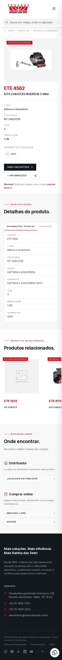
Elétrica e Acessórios (45, 31)
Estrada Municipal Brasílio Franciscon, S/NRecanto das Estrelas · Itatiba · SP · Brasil (31, 595)
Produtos (23, 31)
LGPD (52, 644)
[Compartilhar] (35, 175)
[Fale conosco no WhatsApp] (54, 652)
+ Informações (17, 175)
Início (11, 31)
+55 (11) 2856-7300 (19, 603)
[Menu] (54, 8)
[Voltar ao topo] (42, 651)
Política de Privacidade (15, 644)
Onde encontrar (18, 167)
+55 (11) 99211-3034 (19, 609)
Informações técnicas (21, 226)
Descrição (46, 226)
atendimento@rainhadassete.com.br (28, 615)
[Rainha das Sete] (18, 9)
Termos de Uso (37, 644)
